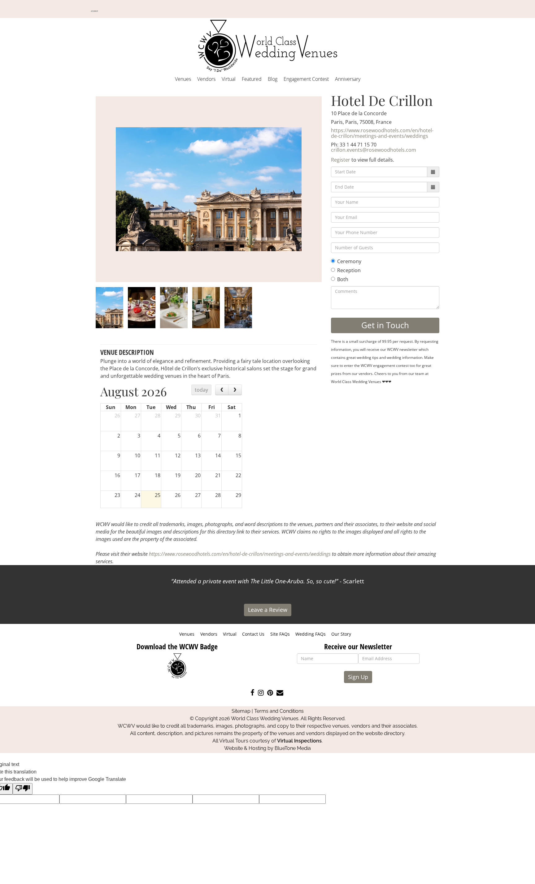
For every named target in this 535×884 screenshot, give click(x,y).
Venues (183, 79)
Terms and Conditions (279, 711)
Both (342, 279)
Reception (349, 270)
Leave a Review (267, 609)
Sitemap (241, 711)
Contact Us (253, 634)
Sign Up (358, 677)
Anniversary (347, 79)
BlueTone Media (293, 748)
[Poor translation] (23, 789)
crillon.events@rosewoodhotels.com (373, 149)
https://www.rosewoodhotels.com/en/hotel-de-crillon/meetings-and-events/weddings (382, 133)
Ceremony (349, 261)
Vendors (206, 79)
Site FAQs (280, 634)
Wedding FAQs (310, 634)
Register (340, 159)
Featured (252, 79)
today (201, 389)
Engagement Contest (306, 79)
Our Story (341, 634)
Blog (272, 79)
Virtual (229, 79)
